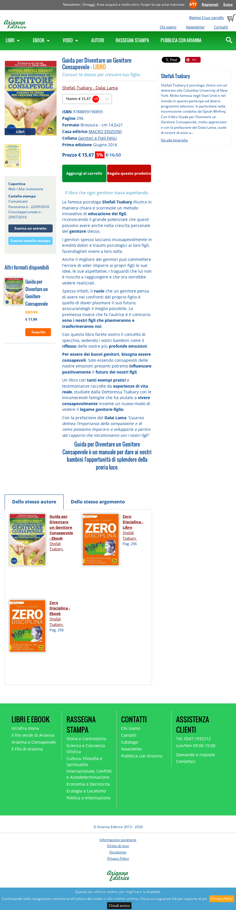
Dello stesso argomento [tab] (98, 502)
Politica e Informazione (88, 798)
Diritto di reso (118, 845)
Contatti (221, 27)
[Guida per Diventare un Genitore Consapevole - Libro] (31, 97)
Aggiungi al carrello (84, 173)
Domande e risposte (195, 754)
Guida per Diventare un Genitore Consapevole (36, 292)
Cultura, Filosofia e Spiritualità (84, 761)
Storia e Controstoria (86, 738)
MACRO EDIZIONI (105, 131)
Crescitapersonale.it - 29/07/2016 (25, 214)
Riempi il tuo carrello (206, 17)
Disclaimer (118, 852)
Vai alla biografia (174, 140)
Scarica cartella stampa (30, 240)
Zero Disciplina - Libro (133, 522)
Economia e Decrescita (88, 784)
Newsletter (195, 27)
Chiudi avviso (119, 905)
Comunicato (18, 201)
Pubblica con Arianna (181, 40)
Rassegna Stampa (132, 40)
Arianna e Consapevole (34, 742)
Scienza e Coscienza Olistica (85, 748)
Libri (10, 40)
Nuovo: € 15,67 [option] (82, 99)
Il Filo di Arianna (27, 749)
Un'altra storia (25, 728)
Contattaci (186, 761)
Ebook (39, 40)
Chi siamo (168, 27)
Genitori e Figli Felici (97, 138)
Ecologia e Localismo (86, 791)
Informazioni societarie (118, 839)
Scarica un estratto (30, 228)
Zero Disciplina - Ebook (60, 608)
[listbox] (87, 99)
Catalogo (129, 742)
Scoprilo (38, 332)
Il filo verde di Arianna (33, 735)
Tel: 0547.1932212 (193, 738)
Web (12, 188)
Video (68, 40)
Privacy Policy (222, 898)
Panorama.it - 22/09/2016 (28, 206)
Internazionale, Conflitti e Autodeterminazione (89, 774)
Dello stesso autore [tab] (34, 502)
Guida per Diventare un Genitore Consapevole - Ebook (61, 527)
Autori (97, 40)
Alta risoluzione (30, 188)
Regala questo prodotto (129, 173)
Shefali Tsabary (77, 88)
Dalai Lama (107, 88)
